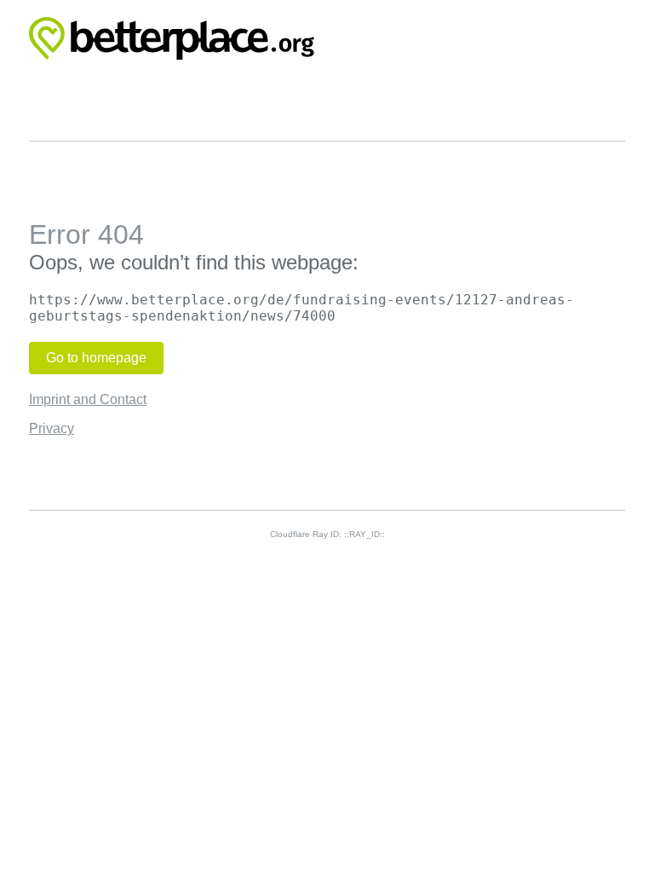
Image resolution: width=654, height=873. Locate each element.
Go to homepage (96, 357)
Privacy (51, 428)
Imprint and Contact (87, 399)
